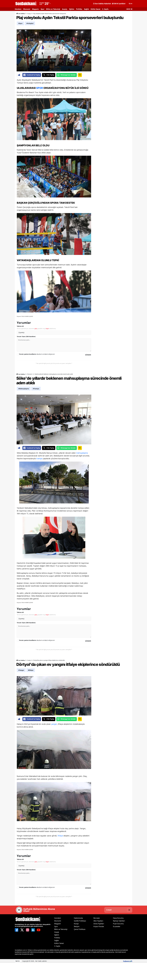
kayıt (47, 328)
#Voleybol (29, 23)
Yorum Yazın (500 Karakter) (26, 336)
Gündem (18, 9)
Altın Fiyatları (98, 921)
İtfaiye (60, 836)
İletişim (76, 926)
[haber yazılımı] (127, 961)
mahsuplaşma (82, 453)
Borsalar (97, 918)
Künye (76, 924)
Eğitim (71, 9)
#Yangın (21, 670)
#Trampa (36, 389)
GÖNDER (88, 355)
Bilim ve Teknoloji (53, 9)
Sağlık (86, 9)
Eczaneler (116, 926)
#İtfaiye (30, 670)
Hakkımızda (78, 918)
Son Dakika (21, 13)
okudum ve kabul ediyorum (37, 354)
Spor (42, 9)
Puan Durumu (118, 924)
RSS (18, 961)
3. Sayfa (105, 9)
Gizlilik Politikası (80, 921)
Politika (79, 9)
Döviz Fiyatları (99, 924)
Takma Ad (20, 326)
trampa (39, 458)
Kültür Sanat (95, 9)
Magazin (35, 9)
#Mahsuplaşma (23, 389)
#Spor (20, 23)
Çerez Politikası (79, 929)
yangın (54, 724)
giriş (36, 328)
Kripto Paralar (99, 926)
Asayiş (64, 9)
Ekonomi (26, 9)
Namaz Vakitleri (119, 921)
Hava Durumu (118, 918)
